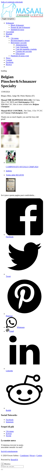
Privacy (32, 455)
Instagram (9, 422)
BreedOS (14, 460)
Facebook (9, 420)
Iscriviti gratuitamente (9, 451)
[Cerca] (2, 469)
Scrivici (9, 434)
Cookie (39, 455)
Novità (8, 436)
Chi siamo (10, 431)
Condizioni (24, 455)
